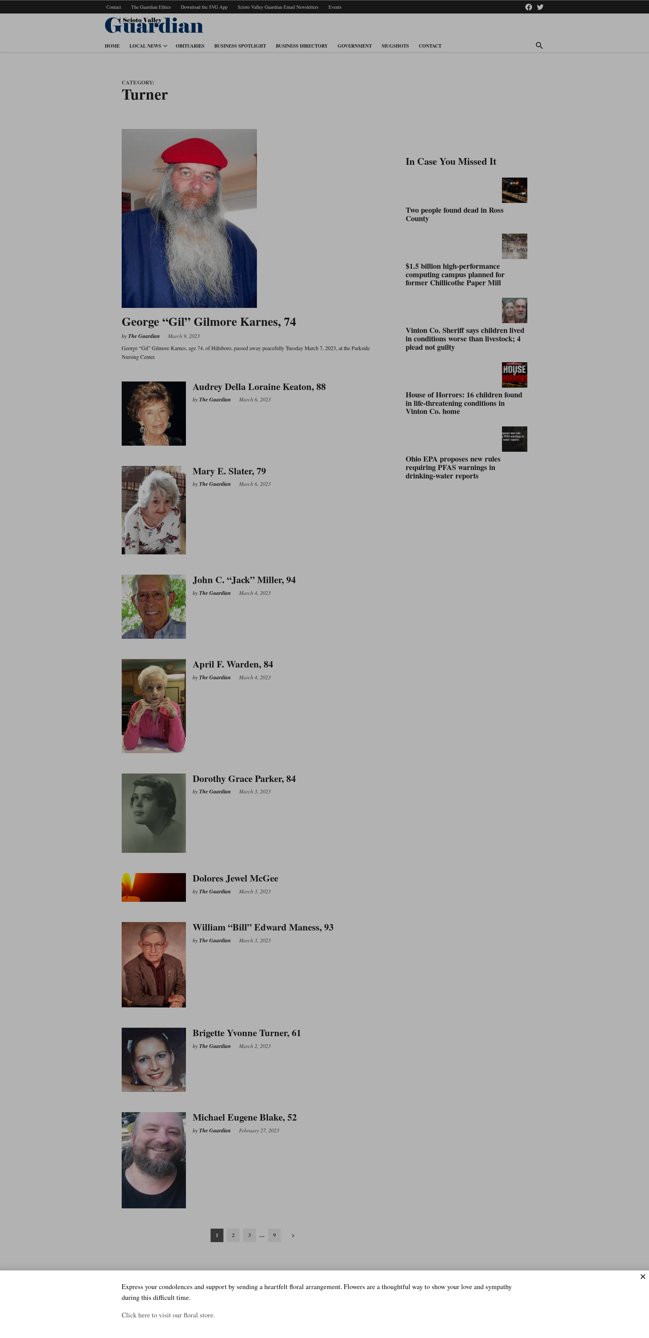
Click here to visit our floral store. (168, 1314)
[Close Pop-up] (643, 1276)
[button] (324, 669)
